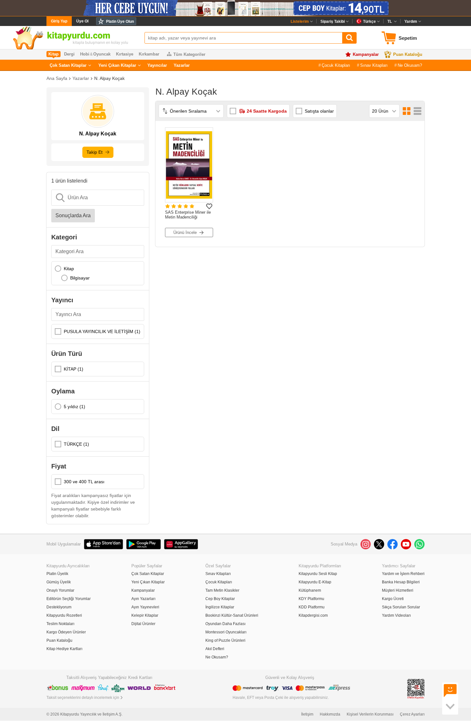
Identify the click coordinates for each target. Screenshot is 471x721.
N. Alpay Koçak (109, 78)
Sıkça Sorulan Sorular (401, 607)
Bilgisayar (80, 277)
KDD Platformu (312, 607)
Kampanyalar (366, 54)
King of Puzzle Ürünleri (225, 640)
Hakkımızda (330, 714)
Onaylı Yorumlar (60, 590)
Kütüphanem (310, 590)
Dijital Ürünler (143, 624)
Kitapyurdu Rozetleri (64, 615)
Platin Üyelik (57, 573)
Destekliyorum (58, 607)
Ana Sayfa (56, 78)
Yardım (410, 21)
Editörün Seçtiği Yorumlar (68, 599)
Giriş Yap (59, 21)
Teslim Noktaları (60, 624)
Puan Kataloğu (407, 54)
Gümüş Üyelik (58, 582)
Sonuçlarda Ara (73, 215)
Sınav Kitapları (374, 65)
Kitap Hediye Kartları (64, 649)
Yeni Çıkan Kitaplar (117, 65)
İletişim (307, 714)
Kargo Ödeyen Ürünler (66, 632)
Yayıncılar (157, 65)
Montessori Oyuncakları (225, 632)
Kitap (69, 268)
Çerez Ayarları (412, 714)
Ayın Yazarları (143, 599)
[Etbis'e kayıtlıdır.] (416, 688)
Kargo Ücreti (393, 599)
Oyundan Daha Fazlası (225, 624)
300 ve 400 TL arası (84, 481)
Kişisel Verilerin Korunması (370, 714)
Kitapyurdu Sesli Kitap (318, 573)
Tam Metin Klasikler (222, 590)
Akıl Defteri (214, 649)
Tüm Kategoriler (189, 54)
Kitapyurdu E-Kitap (315, 582)
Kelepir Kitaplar (144, 615)
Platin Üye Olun (120, 21)
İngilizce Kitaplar (219, 607)
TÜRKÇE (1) (76, 444)
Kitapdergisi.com (313, 615)
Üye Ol (82, 21)
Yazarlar (182, 65)
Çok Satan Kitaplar (68, 65)
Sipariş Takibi (332, 21)
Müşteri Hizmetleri (397, 590)
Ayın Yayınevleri (145, 607)
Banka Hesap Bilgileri (401, 582)
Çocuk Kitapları (336, 65)
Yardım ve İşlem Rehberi (403, 573)
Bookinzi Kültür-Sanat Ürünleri (231, 615)
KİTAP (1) (73, 369)
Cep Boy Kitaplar (220, 599)
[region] (98, 273)
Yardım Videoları (396, 615)
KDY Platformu (311, 599)
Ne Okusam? (410, 65)
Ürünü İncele (185, 232)
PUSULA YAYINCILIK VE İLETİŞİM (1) (102, 331)
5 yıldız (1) (74, 406)
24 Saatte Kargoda (267, 111)
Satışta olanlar (319, 111)
